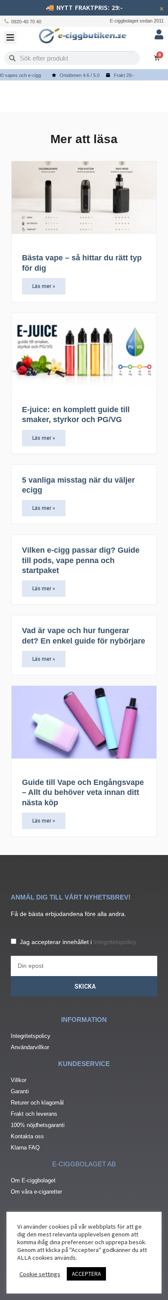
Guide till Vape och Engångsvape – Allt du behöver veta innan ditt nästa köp (83, 792)
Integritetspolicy (114, 941)
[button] (10, 37)
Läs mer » (43, 286)
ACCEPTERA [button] (86, 1274)
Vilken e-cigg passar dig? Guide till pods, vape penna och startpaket (81, 560)
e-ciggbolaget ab (84, 1164)
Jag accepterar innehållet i (78, 941)
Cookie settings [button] (39, 1274)
